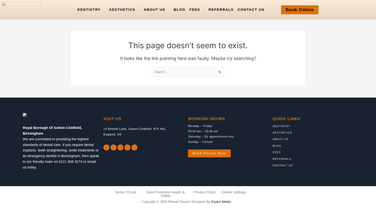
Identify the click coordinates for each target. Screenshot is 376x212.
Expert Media (221, 202)
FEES (194, 10)
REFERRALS (221, 10)
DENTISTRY (89, 10)
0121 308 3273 (70, 162)
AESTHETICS (122, 10)
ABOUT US (154, 10)
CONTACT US (251, 10)
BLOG (179, 10)
